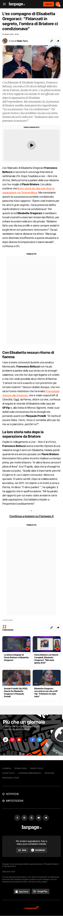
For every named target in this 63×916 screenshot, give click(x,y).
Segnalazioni (21, 768)
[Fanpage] (31, 827)
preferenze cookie (10, 778)
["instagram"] (12, 739)
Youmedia (6, 768)
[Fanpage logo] (17, 4)
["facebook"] (32, 739)
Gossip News (7, 620)
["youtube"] (19, 739)
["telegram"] (39, 739)
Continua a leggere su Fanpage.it (31, 516)
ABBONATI (48, 4)
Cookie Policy (8, 773)
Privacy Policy (36, 768)
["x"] (25, 739)
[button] (58, 41)
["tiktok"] (5, 739)
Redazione (49, 773)
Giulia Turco (22, 41)
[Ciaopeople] (31, 908)
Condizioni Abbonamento (29, 773)
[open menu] (3, 4)
